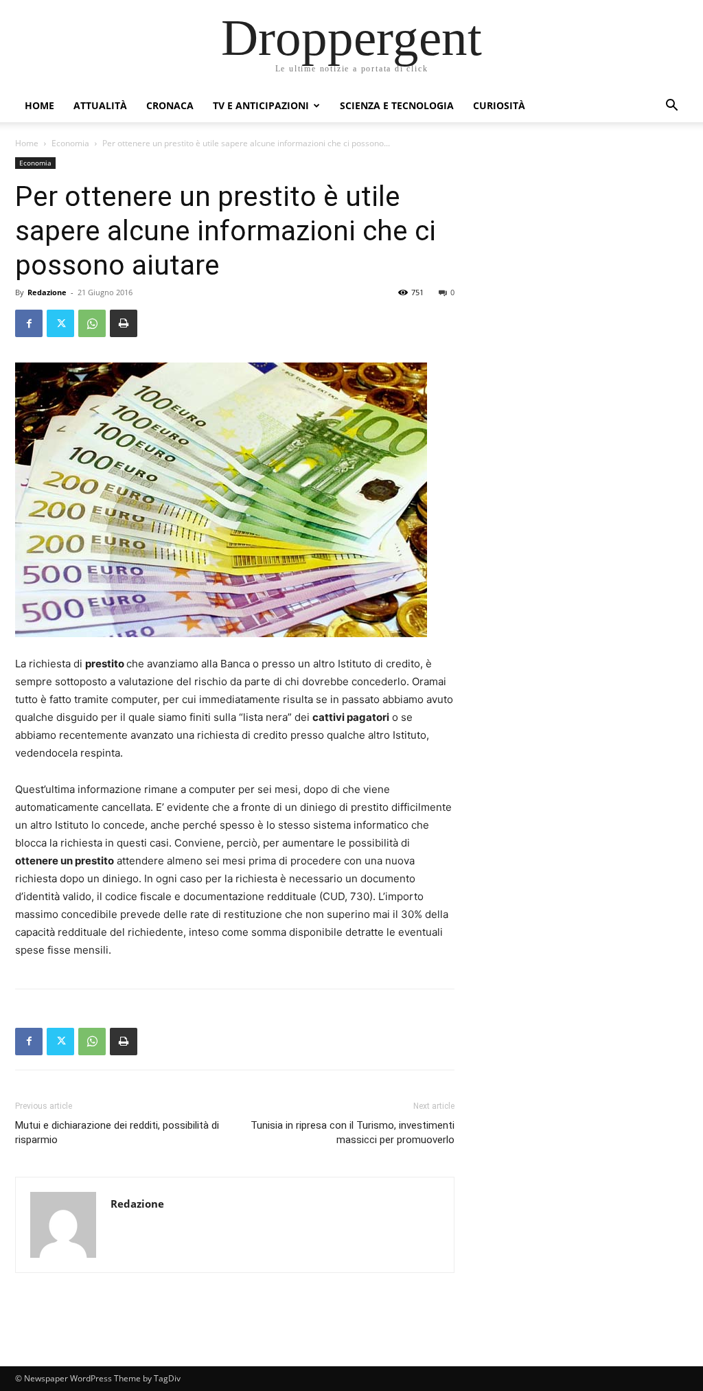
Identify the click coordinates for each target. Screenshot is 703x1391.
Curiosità (499, 105)
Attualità (100, 105)
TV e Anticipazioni (261, 105)
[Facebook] (29, 323)
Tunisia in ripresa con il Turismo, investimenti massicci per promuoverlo (352, 1132)
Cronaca (170, 105)
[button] (671, 106)
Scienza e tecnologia (397, 105)
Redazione (47, 292)
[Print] (123, 323)
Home (39, 105)
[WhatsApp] (92, 323)
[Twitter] (60, 323)
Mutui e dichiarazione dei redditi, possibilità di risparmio (117, 1132)
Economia (70, 143)
